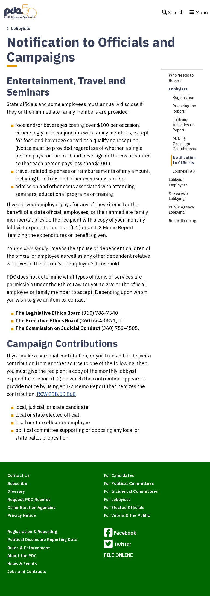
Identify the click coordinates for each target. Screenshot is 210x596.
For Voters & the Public (127, 515)
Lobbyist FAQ (184, 171)
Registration (183, 97)
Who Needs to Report (181, 78)
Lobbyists (178, 89)
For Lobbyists (117, 499)
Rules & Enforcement (28, 547)
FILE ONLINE (118, 555)
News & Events (22, 563)
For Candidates (119, 475)
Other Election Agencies (31, 507)
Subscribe (17, 483)
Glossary (16, 491)
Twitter (122, 544)
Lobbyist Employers (178, 182)
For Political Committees (129, 483)
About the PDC (22, 555)
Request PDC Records (29, 499)
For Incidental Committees (131, 491)
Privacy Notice (21, 515)
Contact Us (18, 475)
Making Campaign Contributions (184, 143)
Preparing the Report (184, 109)
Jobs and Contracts (26, 571)
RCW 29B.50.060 (56, 394)
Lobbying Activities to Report (183, 125)
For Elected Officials (124, 507)
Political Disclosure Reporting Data (42, 539)
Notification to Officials (184, 160)
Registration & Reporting (32, 531)
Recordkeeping (182, 220)
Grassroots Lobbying (179, 196)
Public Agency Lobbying (181, 210)
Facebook (125, 533)
